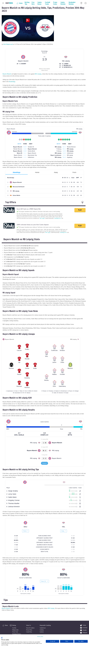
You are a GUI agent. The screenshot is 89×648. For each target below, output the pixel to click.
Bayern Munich (7, 74)
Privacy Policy (29, 630)
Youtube (85, 630)
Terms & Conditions (30, 628)
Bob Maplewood (8, 44)
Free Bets (14, 628)
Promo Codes (15, 632)
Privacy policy (40, 636)
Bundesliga (12, 81)
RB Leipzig (38, 74)
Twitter (84, 625)
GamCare (42, 632)
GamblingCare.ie (57, 218)
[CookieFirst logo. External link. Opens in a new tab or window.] (2, 638)
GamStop (42, 630)
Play (80, 210)
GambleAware (43, 628)
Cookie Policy (29, 632)
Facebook (85, 627)
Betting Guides (15, 630)
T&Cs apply (42, 218)
